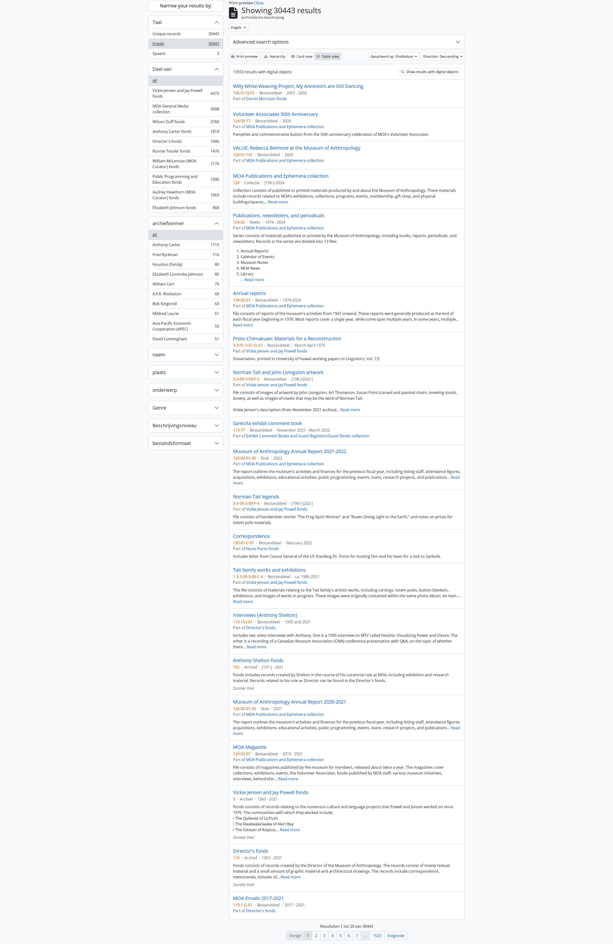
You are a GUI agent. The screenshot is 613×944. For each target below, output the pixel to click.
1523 (377, 935)
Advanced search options (261, 42)
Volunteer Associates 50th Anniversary (275, 114)
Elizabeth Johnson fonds (185, 208)
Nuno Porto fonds (262, 548)
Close (259, 3)
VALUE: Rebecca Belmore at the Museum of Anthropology (296, 148)
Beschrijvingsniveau (174, 425)
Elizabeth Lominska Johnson (185, 275)
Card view (304, 56)
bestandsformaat (172, 443)
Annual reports (249, 293)
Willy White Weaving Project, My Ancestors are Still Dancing (298, 86)
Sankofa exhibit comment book (267, 423)
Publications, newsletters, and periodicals (278, 215)
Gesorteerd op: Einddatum (392, 56)
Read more (278, 202)
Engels (185, 45)
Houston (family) (185, 265)
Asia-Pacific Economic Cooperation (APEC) (185, 326)
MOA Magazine (250, 747)
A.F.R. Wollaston (185, 295)
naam (159, 354)
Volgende (395, 935)
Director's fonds (185, 142)
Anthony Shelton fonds (258, 660)
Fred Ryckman (185, 256)
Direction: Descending (441, 56)
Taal (157, 22)
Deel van (162, 69)
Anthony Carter (185, 246)
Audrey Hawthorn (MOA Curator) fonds (185, 194)
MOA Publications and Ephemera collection (285, 126)
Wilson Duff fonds (185, 123)
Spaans (185, 54)
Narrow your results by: (186, 5)
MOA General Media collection (185, 108)
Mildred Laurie (185, 314)
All (155, 80)
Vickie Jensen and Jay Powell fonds (185, 93)
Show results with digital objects (431, 71)
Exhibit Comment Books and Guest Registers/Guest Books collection (307, 435)
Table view (330, 56)
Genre (159, 407)
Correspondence (251, 536)
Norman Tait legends (256, 497)
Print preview (246, 56)
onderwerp (165, 390)
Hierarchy (277, 56)
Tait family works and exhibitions (269, 570)
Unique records (185, 35)
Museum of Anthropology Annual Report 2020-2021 (289, 702)
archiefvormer (168, 223)
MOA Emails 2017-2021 (258, 898)
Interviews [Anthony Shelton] (265, 615)
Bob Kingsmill (185, 305)
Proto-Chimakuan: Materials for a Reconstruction (287, 338)
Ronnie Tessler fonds (185, 152)
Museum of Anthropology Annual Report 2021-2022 (289, 451)
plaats (159, 372)
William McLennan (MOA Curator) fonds (185, 163)
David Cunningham (185, 340)
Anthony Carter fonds (185, 132)
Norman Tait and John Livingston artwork (278, 372)
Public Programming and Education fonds (185, 179)
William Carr (185, 285)
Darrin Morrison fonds (266, 98)
